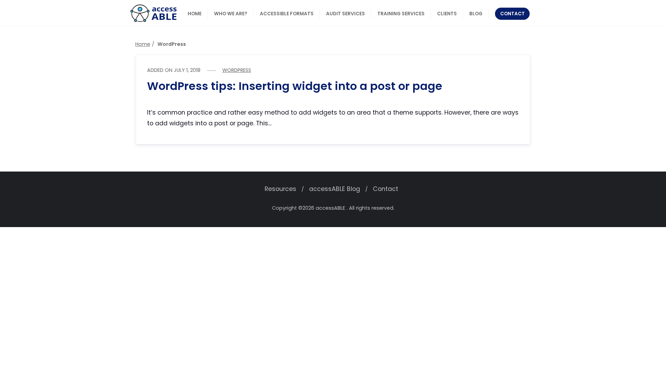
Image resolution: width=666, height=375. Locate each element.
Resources (280, 189)
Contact (385, 189)
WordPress (236, 70)
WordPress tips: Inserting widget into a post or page (294, 86)
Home (142, 44)
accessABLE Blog (334, 189)
